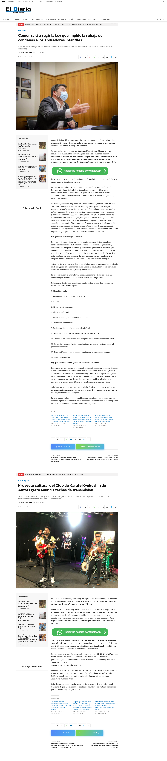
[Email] (103, 57)
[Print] (107, 57)
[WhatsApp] (94, 57)
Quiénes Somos (49, 1)
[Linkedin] (98, 57)
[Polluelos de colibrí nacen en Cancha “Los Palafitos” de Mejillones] (42, 168)
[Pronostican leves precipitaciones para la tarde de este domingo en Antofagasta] (42, 145)
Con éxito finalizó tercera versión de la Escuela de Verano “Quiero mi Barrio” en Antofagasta (102, 458)
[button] (163, 1)
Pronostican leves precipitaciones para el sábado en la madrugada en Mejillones (28, 157)
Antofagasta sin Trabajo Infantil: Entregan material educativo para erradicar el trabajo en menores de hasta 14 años (82, 419)
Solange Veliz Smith (26, 53)
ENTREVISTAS (62, 19)
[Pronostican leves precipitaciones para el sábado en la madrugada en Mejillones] (42, 157)
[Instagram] (157, 19)
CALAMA (17, 19)
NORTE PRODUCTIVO (37, 19)
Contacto (41, 1)
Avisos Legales (58, 1)
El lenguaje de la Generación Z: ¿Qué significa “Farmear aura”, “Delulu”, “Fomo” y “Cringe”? (55, 24)
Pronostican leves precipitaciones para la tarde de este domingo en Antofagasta (27, 145)
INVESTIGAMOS (81, 19)
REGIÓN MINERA (51, 19)
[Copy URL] (116, 57)
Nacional (22, 31)
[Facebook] (154, 19)
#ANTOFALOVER (93, 19)
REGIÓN (24, 19)
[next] (115, 24)
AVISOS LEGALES (105, 19)
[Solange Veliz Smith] (32, 199)
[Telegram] (111, 57)
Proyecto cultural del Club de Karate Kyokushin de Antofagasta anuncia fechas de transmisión (66, 459)
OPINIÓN (71, 19)
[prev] (112, 24)
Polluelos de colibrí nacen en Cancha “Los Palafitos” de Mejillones (27, 167)
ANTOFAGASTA (7, 19)
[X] (163, 19)
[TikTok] (160, 19)
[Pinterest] (89, 57)
